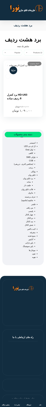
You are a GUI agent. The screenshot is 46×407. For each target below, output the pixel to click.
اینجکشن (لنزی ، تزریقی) (23, 164)
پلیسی (30, 211)
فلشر (33, 204)
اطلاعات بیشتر (21, 118)
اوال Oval (29, 150)
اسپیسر (33, 143)
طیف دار (27, 185)
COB (31, 161)
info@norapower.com (22, 368)
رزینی (31, 168)
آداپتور (30, 239)
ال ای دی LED (30, 146)
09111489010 (21, 362)
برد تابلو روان (28, 178)
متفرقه (33, 232)
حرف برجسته (30, 197)
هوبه (34, 257)
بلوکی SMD (31, 157)
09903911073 (21, 365)
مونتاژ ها (32, 250)
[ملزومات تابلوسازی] (26, 8)
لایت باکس (31, 229)
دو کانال (30, 218)
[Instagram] (23, 317)
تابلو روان (32, 175)
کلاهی (31, 153)
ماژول (30, 193)
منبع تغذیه (32, 236)
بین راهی (29, 208)
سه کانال (29, 222)
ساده (29, 182)
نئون (34, 254)
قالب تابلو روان (27, 189)
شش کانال (29, 225)
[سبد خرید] (4, 2)
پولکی (33, 172)
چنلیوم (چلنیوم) (27, 200)
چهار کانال (29, 215)
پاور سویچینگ (28, 246)
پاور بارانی (29, 243)
